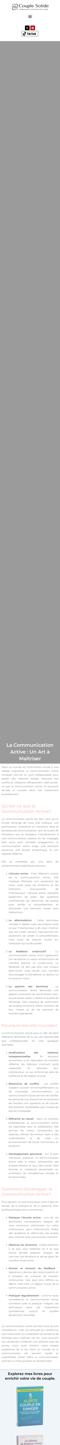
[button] (30, 16)
